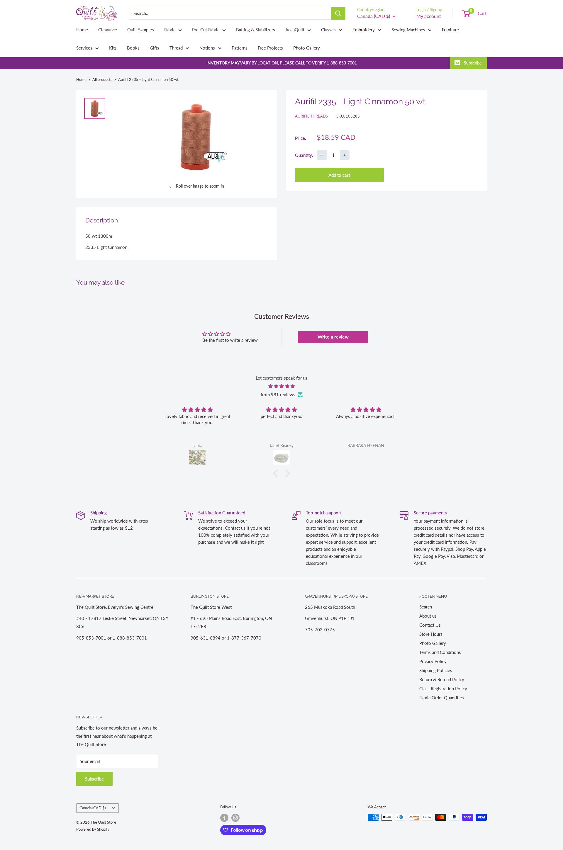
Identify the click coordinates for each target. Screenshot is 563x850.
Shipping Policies (435, 670)
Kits (113, 47)
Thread (176, 47)
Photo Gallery (306, 47)
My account (428, 16)
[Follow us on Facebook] (224, 818)
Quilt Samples (140, 29)
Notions (207, 47)
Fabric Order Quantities (441, 697)
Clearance (107, 29)
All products (102, 79)
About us (428, 615)
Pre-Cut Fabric (205, 29)
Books (133, 47)
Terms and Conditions (440, 652)
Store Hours (430, 634)
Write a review (333, 336)
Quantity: (304, 154)
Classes (328, 29)
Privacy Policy (433, 661)
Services (84, 47)
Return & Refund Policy (441, 679)
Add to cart (339, 175)
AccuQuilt (294, 29)
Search (425, 606)
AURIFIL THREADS (311, 116)
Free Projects (270, 47)
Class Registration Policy (443, 688)
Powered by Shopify (93, 829)
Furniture (450, 29)
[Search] (338, 13)
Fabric (169, 29)
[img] (281, 386)
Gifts (154, 47)
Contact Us (430, 625)
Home (82, 29)
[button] (277, 473)
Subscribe (472, 62)
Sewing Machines (408, 29)
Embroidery (363, 29)
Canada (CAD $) (92, 807)
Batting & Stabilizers (255, 29)
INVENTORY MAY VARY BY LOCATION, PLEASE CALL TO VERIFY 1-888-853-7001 (281, 62)
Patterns (239, 47)
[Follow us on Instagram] (235, 818)
